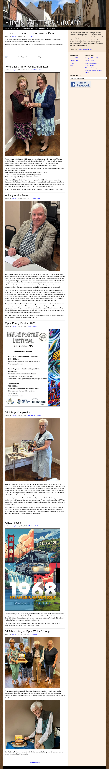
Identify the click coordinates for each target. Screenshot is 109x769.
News (7, 28)
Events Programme (26, 28)
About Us (14, 28)
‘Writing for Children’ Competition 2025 (26, 66)
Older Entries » (35, 762)
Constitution (40, 28)
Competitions (34, 70)
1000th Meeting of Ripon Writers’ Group (27, 631)
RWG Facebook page (91, 68)
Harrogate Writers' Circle (92, 58)
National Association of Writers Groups (92, 64)
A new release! (13, 522)
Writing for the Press (16, 195)
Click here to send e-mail (85, 49)
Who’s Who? (51, 28)
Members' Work (33, 526)
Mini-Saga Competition (17, 412)
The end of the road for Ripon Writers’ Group (30, 33)
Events (34, 198)
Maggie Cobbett (89, 60)
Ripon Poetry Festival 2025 (20, 323)
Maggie (14, 36)
